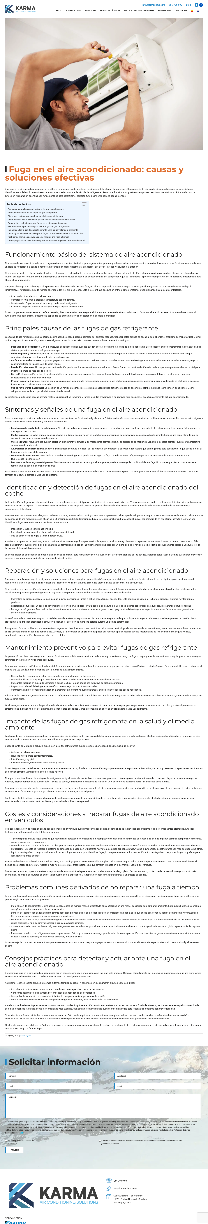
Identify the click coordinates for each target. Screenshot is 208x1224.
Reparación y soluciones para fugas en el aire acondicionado (37, 223)
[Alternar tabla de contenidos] (82, 204)
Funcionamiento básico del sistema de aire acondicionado (36, 209)
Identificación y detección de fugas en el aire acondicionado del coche (42, 219)
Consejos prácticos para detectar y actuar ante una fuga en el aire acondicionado (47, 240)
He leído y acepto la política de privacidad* (21, 1142)
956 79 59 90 (120, 1180)
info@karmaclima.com (153, 4)
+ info (20, 1133)
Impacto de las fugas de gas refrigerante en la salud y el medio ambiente (43, 230)
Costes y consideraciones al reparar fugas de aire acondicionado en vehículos (45, 233)
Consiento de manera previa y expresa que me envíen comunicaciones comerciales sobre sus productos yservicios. (141, 1142)
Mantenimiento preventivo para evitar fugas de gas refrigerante (39, 226)
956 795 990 (175, 4)
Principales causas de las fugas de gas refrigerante (32, 212)
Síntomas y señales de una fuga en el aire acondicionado (35, 216)
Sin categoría (25, 1036)
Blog (188, 4)
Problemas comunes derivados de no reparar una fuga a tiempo (38, 237)
